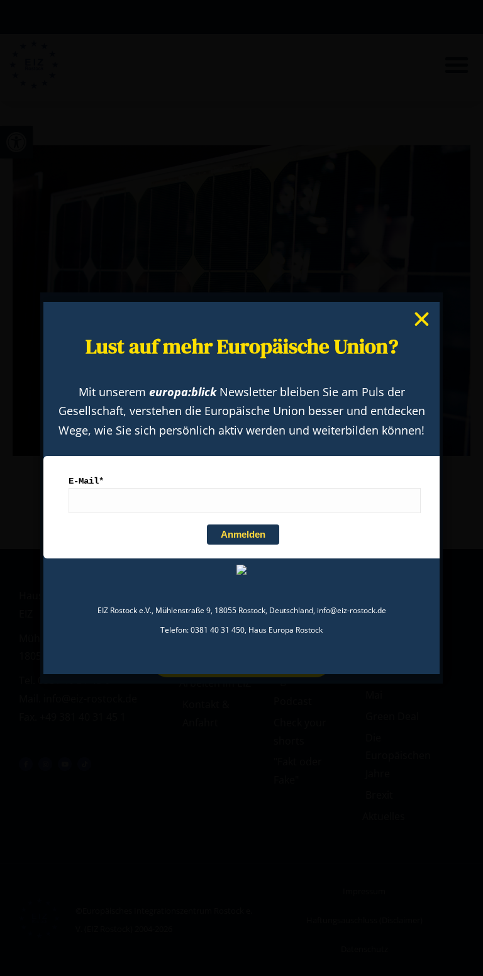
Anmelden (243, 534)
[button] (421, 319)
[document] (241, 488)
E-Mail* (86, 481)
